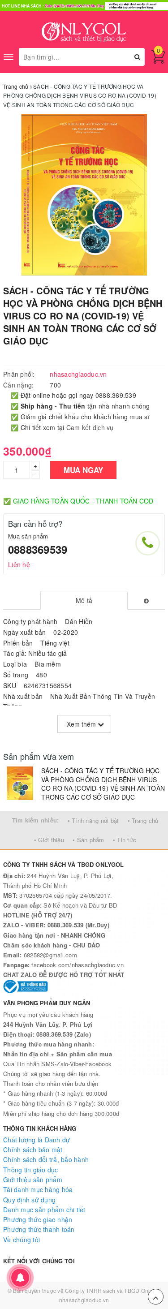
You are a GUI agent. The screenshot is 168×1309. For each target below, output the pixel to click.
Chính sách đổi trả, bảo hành (46, 1159)
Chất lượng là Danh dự (36, 1139)
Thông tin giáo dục (30, 1169)
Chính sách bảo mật (33, 1149)
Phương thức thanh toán (39, 1229)
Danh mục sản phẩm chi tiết (44, 1209)
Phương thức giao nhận (37, 1219)
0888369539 (37, 549)
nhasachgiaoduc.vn (84, 1300)
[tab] (84, 600)
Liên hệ (19, 564)
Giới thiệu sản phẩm (32, 1179)
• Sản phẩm (88, 839)
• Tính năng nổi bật (93, 820)
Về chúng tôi (21, 1239)
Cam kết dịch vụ (90, 427)
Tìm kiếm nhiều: (35, 820)
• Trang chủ (143, 820)
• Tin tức (124, 839)
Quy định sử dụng (29, 1199)
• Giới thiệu (49, 839)
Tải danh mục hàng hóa (38, 1189)
